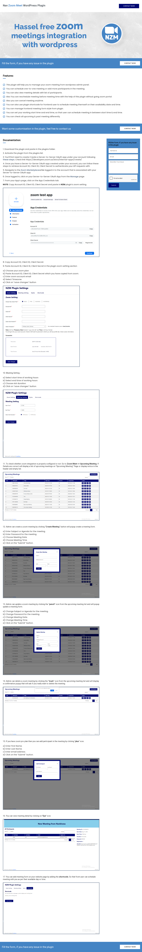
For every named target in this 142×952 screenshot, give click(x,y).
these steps (8, 159)
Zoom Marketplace (30, 170)
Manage (74, 176)
